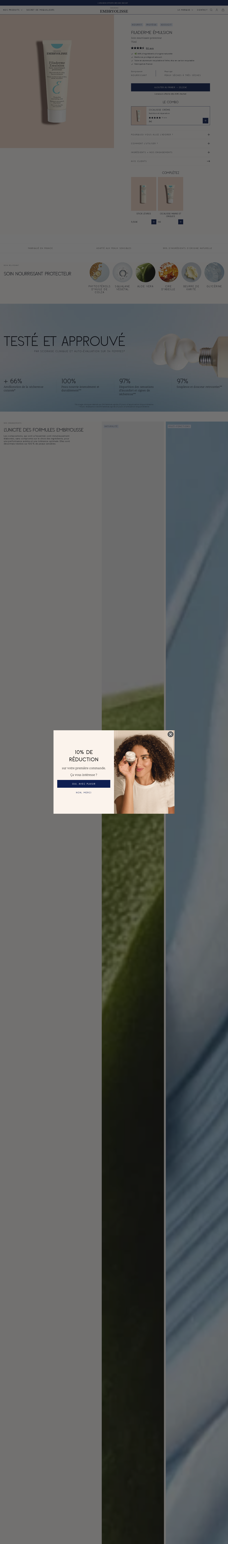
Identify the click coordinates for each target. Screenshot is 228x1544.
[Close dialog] (170, 734)
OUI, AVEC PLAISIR (84, 783)
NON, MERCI (84, 792)
